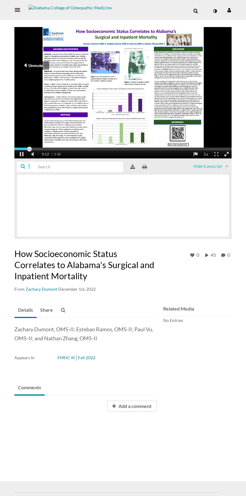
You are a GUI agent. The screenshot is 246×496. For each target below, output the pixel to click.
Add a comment (135, 406)
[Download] (132, 166)
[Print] (144, 166)
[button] (19, 10)
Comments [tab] (29, 387)
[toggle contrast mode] (214, 11)
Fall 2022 (86, 357)
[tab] (25, 310)
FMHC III (66, 357)
